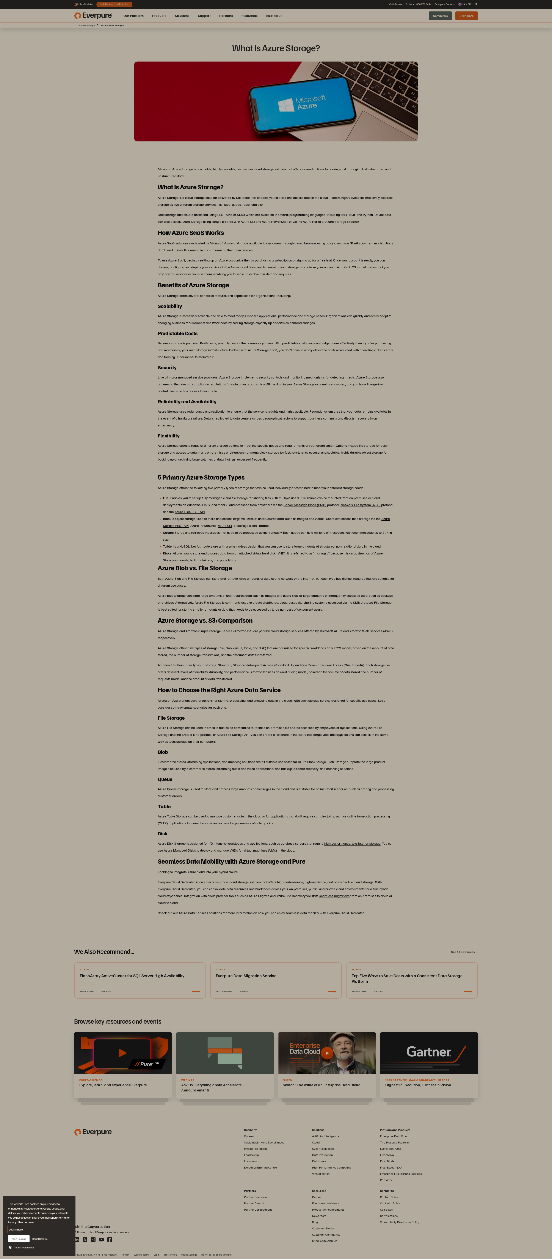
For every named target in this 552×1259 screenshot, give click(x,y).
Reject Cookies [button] (39, 1238)
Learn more (16, 1229)
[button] (21, 1247)
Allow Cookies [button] (19, 1238)
